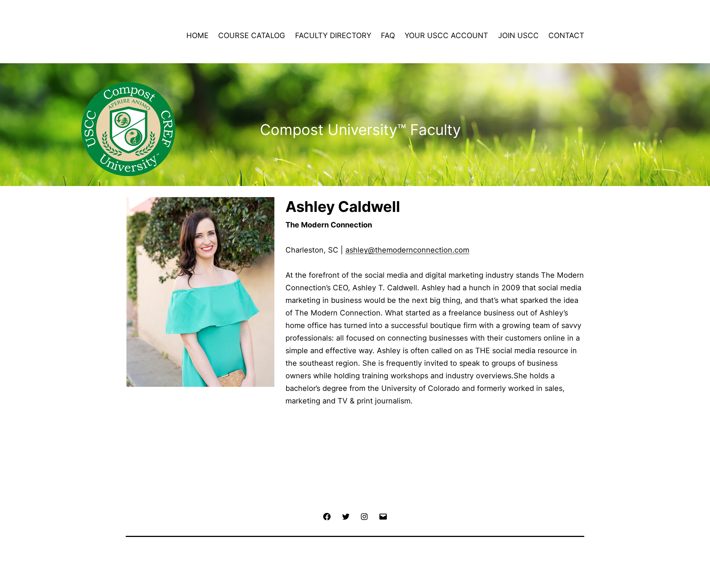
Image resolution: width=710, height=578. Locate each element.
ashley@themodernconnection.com (407, 250)
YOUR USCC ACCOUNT (446, 35)
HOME (197, 35)
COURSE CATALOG (251, 35)
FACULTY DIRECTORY (333, 35)
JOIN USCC (518, 35)
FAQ (388, 35)
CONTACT (566, 35)
